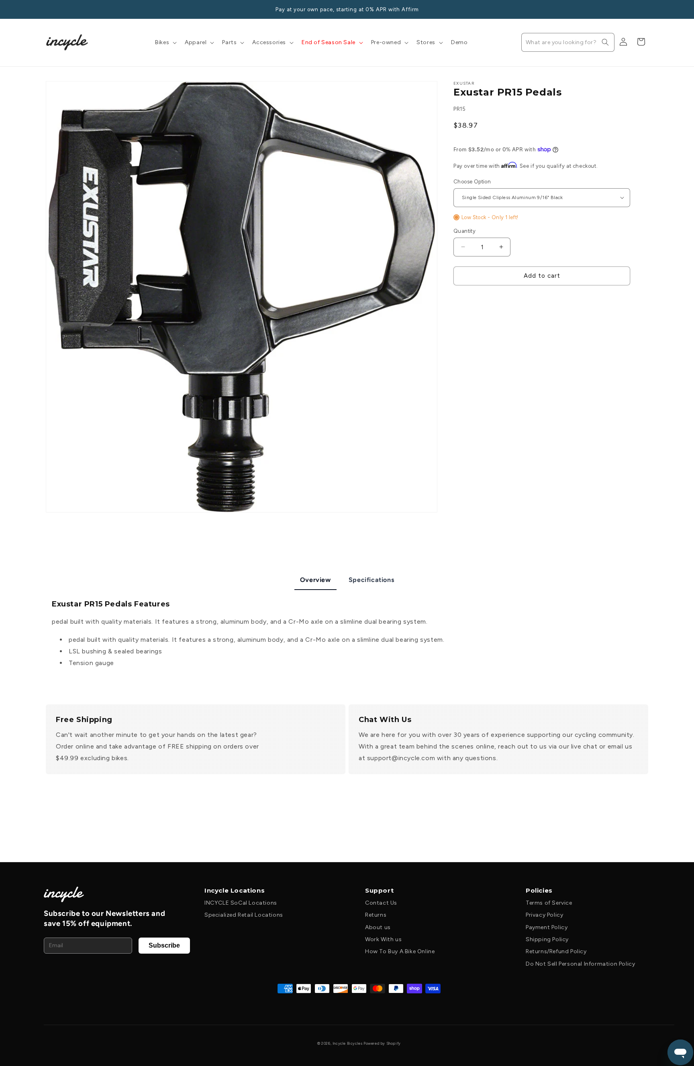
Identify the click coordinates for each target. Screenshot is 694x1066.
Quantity (464, 231)
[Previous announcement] (48, 9)
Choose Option (472, 182)
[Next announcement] (645, 9)
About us (378, 927)
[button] (165, 42)
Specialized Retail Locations (243, 914)
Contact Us (381, 902)
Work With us (383, 939)
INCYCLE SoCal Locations (240, 902)
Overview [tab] (315, 580)
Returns (375, 914)
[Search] (605, 42)
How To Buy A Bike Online (400, 951)
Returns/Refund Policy (556, 951)
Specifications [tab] (371, 580)
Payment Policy (546, 927)
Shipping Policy (547, 939)
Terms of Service (549, 902)
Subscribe (164, 945)
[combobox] (568, 42)
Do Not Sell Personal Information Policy (580, 963)
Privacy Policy (544, 914)
